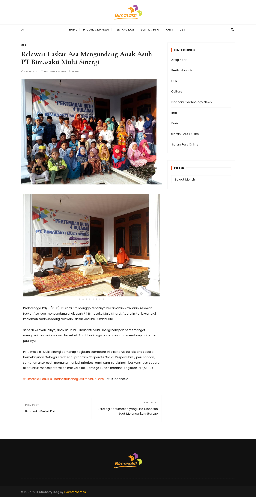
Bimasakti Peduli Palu (40, 411)
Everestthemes (75, 492)
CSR (182, 29)
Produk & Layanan (96, 29)
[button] (27, 245)
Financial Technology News (191, 102)
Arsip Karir (179, 60)
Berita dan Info (182, 70)
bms (77, 71)
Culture (176, 91)
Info (174, 113)
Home (73, 29)
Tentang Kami (125, 29)
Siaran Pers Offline (185, 134)
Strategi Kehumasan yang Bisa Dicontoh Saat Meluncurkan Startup (128, 411)
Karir (169, 29)
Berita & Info (150, 29)
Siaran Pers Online (184, 144)
